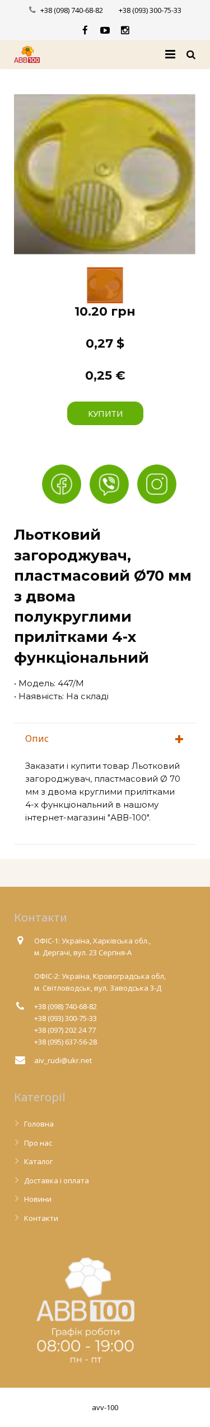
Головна (39, 1124)
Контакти (41, 1218)
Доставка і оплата (56, 1180)
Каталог (38, 1161)
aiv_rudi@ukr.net (63, 1060)
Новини (38, 1199)
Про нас (38, 1143)
